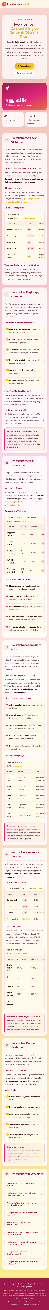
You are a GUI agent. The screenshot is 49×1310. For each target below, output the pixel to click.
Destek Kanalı (26, 73)
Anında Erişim (25, 66)
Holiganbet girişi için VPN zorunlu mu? (19, 1223)
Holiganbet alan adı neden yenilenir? (20, 1184)
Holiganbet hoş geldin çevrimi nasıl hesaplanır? (22, 1243)
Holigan (18, 4)
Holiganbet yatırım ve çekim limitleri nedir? (21, 1253)
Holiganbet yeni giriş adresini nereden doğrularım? (21, 1194)
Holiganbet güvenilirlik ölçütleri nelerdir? (22, 1263)
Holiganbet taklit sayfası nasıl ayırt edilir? (22, 1214)
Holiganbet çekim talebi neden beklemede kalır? (22, 1233)
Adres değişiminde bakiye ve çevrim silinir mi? (21, 1204)
